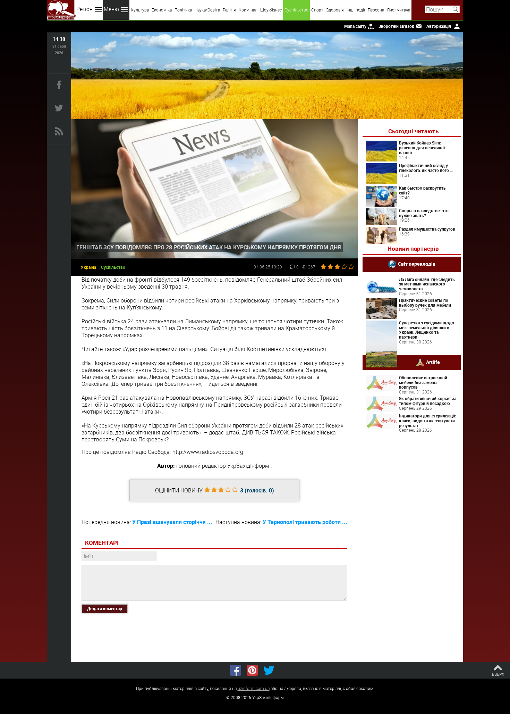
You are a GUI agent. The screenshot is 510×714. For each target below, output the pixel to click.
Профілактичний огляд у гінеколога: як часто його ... (426, 168)
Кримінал (248, 10)
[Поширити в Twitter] (268, 670)
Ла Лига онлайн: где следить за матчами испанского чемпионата (427, 284)
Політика (183, 10)
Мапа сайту (355, 26)
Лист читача (398, 10)
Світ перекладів (416, 263)
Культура (140, 10)
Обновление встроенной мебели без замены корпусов (423, 382)
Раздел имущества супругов (427, 229)
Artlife (433, 361)
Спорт (317, 10)
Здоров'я (335, 10)
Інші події (356, 10)
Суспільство (296, 10)
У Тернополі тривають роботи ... (305, 522)
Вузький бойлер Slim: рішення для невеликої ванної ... (422, 147)
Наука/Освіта (207, 10)
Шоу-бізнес (271, 10)
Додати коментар (104, 608)
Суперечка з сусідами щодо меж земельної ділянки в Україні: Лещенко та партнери (426, 330)
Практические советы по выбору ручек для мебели (425, 302)
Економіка (162, 10)
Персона (376, 10)
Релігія (229, 10)
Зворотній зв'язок (396, 26)
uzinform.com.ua (254, 688)
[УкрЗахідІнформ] (61, 10)
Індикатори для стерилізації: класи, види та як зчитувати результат (427, 420)
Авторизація (438, 26)
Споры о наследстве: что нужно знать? (424, 213)
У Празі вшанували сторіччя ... (172, 522)
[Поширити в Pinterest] (252, 670)
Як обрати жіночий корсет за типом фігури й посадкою (427, 401)
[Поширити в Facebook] (235, 670)
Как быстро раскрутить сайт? (422, 190)
